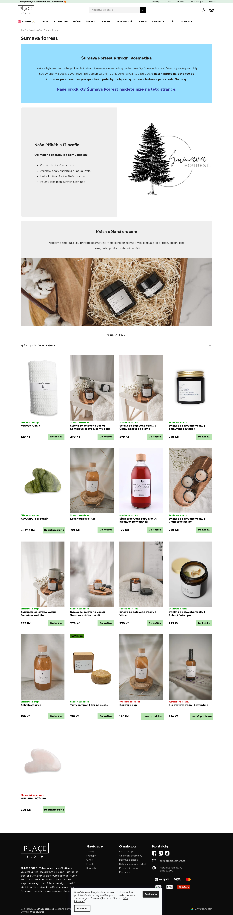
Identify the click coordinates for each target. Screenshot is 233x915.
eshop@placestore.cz (172, 860)
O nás (168, 1)
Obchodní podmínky (130, 855)
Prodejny (155, 1)
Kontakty (91, 868)
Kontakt (212, 1)
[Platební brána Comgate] (174, 879)
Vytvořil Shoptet (203, 909)
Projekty (91, 864)
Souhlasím (151, 894)
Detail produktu (54, 530)
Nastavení (82, 908)
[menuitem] (28, 21)
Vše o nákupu (196, 1)
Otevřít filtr (116, 335)
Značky (180, 1)
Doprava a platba (128, 860)
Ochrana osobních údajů (132, 864)
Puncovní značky (128, 868)
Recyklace (124, 872)
